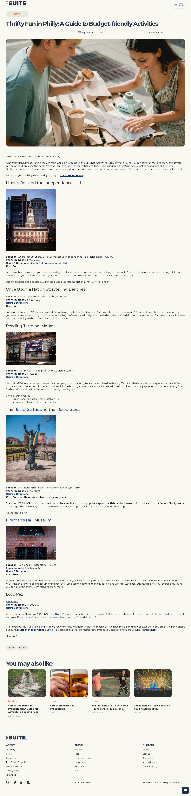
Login (146, 749)
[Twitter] (15, 783)
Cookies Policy (150, 766)
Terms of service (14, 766)
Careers (9, 754)
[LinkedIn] (22, 783)
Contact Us (148, 758)
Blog (77, 770)
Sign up (146, 754)
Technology (11, 775)
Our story (10, 749)
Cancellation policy (84, 758)
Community (12, 758)
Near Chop (80, 766)
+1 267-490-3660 (83, 782)
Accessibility (149, 762)
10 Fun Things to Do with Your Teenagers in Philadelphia (110, 707)
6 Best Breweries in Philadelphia (62, 707)
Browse (78, 749)
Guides (22, 647)
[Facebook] (29, 783)
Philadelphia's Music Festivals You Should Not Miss (152, 707)
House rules (80, 762)
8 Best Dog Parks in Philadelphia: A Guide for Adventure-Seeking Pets (23, 708)
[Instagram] (8, 783)
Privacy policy (12, 770)
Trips (77, 754)
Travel (17, 14)
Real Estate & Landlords (17, 762)
